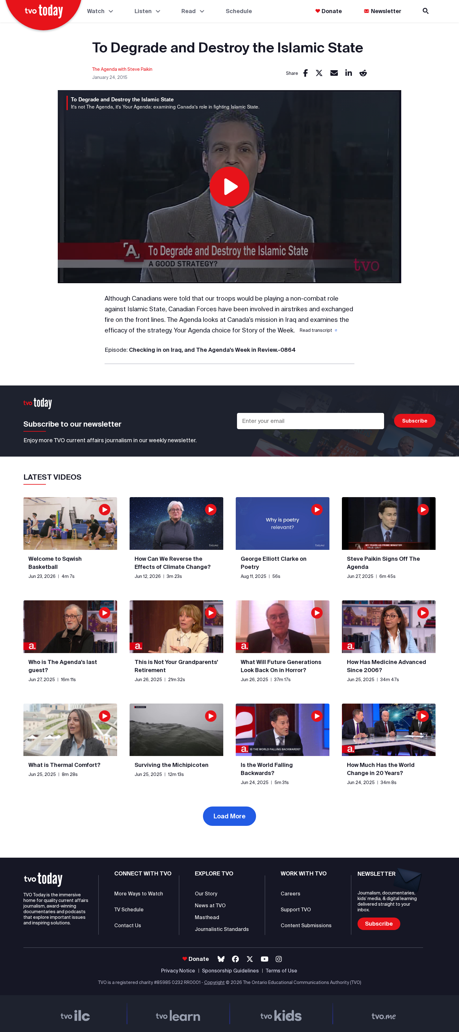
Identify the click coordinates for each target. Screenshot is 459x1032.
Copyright (214, 982)
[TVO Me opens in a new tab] (384, 1013)
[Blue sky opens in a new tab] (221, 959)
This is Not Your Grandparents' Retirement (176, 666)
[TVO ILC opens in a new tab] (75, 1013)
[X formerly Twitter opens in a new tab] (250, 959)
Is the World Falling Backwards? (267, 769)
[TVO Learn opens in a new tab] (178, 1013)
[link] (305, 73)
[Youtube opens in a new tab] (264, 959)
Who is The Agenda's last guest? (62, 666)
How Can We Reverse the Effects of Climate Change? (173, 562)
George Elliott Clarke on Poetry (274, 562)
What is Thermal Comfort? (64, 765)
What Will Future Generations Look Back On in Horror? (281, 666)
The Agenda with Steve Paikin (122, 69)
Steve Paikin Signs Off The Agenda (383, 562)
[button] (318, 330)
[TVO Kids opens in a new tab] (281, 1013)
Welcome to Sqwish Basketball (55, 562)
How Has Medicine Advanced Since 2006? (386, 666)
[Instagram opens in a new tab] (278, 959)
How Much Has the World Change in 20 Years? (381, 769)
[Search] (426, 11)
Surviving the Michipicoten (172, 765)
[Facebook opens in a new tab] (235, 959)
